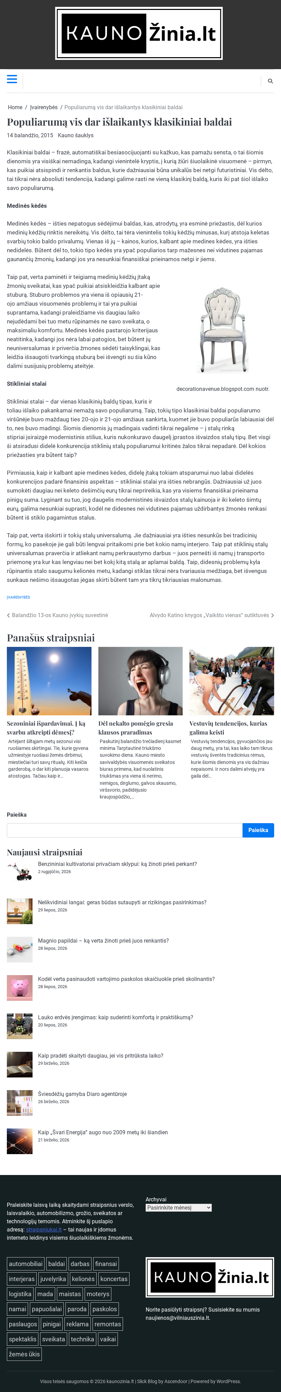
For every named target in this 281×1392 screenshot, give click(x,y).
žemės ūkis (24, 1354)
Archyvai (156, 1199)
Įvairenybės (18, 597)
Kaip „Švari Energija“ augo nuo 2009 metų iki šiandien (103, 1132)
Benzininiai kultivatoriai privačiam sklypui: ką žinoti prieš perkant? (117, 864)
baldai (56, 1263)
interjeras (22, 1278)
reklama (77, 1324)
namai (17, 1309)
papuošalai (47, 1309)
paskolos (105, 1309)
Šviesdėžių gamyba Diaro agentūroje (82, 1094)
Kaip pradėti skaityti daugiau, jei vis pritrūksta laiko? (100, 1055)
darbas (80, 1263)
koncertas (113, 1278)
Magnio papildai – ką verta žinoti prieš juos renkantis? (103, 940)
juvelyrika (53, 1278)
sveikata (53, 1339)
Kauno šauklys (76, 135)
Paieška (17, 815)
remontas (108, 1324)
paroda (77, 1309)
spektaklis (22, 1339)
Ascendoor (175, 1381)
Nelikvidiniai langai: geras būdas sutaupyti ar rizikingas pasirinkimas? (122, 902)
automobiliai (25, 1263)
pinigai (52, 1324)
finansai (106, 1263)
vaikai (108, 1339)
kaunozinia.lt (120, 1381)
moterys (98, 1294)
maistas (70, 1294)
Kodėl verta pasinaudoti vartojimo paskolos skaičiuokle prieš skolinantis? (126, 979)
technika (82, 1339)
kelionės (83, 1278)
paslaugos (23, 1324)
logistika (20, 1294)
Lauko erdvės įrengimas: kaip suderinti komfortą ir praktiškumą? (115, 1017)
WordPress (228, 1381)
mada (45, 1294)
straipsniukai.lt (44, 1229)
